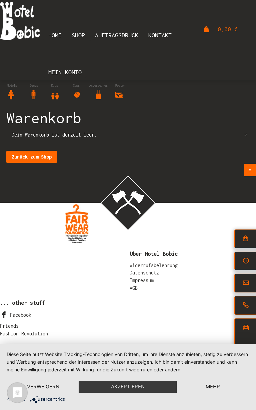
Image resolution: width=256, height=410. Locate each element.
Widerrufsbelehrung (154, 265)
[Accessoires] (99, 94)
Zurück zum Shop (32, 157)
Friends (9, 326)
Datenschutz (144, 272)
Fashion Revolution (24, 333)
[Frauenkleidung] (11, 94)
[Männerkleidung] (34, 94)
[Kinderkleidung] (55, 94)
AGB (134, 288)
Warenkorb (43, 117)
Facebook (19, 315)
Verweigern (43, 386)
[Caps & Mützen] (77, 94)
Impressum (142, 280)
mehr (213, 386)
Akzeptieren (128, 386)
